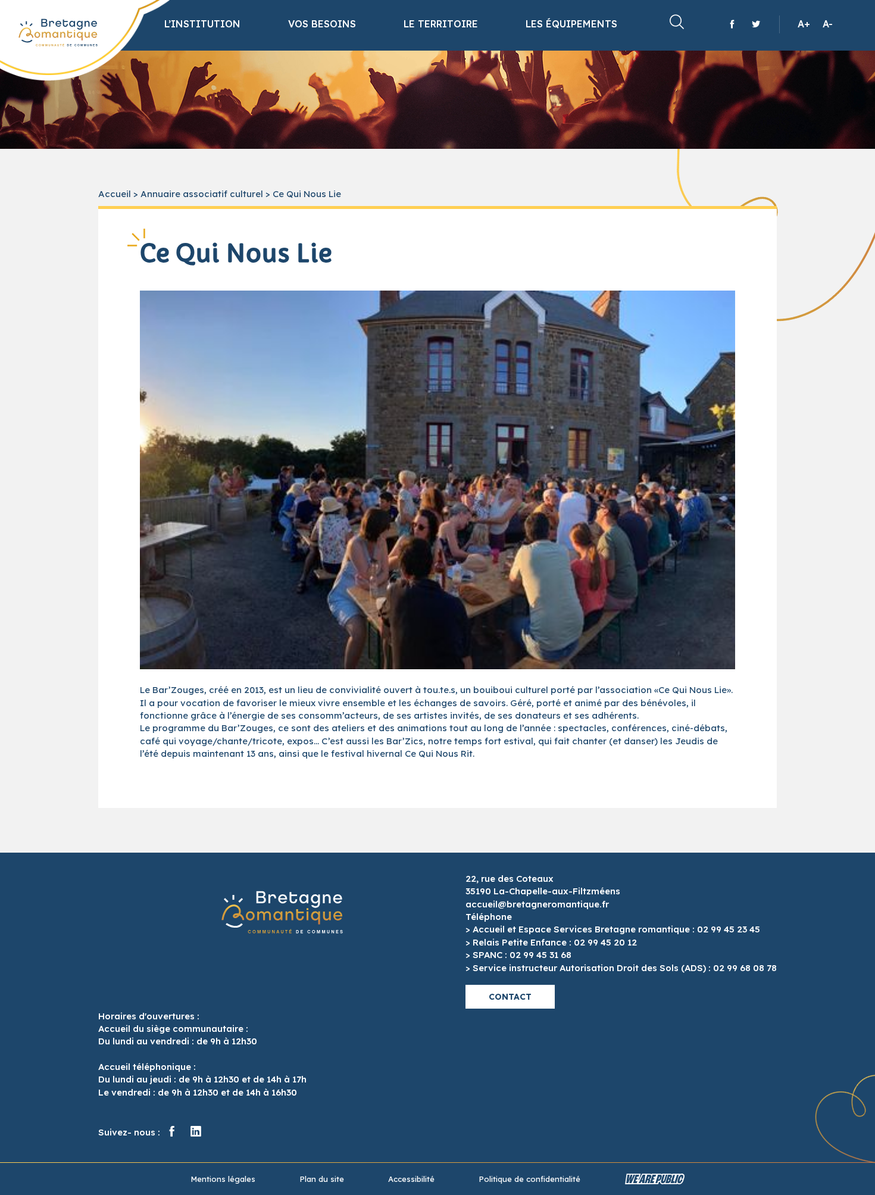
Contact (510, 996)
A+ (804, 24)
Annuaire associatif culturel (201, 193)
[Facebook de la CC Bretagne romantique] (732, 24)
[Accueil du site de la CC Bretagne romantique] (58, 32)
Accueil (114, 193)
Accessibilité (411, 1179)
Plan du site (321, 1179)
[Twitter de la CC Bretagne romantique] (756, 24)
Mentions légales (222, 1179)
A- (828, 24)
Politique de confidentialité (529, 1179)
